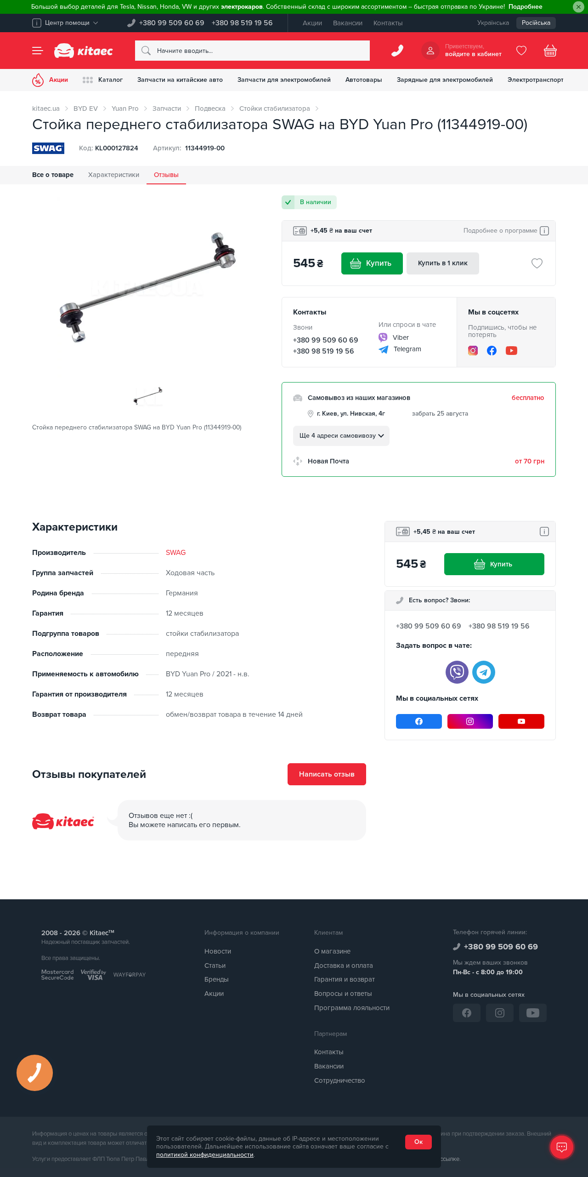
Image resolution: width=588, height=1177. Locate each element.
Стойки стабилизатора (274, 108)
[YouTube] (511, 350)
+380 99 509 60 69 (171, 23)
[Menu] (37, 50)
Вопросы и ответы (343, 993)
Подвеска (210, 108)
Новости (217, 951)
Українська (493, 23)
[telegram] (483, 672)
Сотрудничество (339, 1080)
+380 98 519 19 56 (242, 23)
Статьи (215, 965)
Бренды (216, 979)
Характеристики (113, 175)
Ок (418, 1142)
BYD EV (86, 108)
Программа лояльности (352, 1008)
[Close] (578, 7)
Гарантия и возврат (344, 979)
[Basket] (550, 50)
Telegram (406, 349)
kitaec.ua (46, 108)
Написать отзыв (327, 774)
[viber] (457, 672)
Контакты (388, 23)
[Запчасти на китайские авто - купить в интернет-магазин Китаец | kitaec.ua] (83, 50)
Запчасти (167, 108)
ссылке (449, 1159)
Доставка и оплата (343, 965)
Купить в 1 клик (443, 263)
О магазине (332, 951)
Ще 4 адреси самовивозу (338, 436)
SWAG (176, 552)
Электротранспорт (536, 80)
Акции (312, 23)
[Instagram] (473, 350)
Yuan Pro (125, 108)
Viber (400, 337)
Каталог (110, 80)
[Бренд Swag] (48, 148)
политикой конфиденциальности (205, 1155)
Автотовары (363, 80)
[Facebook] (492, 350)
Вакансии (347, 23)
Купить (378, 263)
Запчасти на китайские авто (180, 80)
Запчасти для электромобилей (284, 80)
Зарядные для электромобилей (445, 80)
